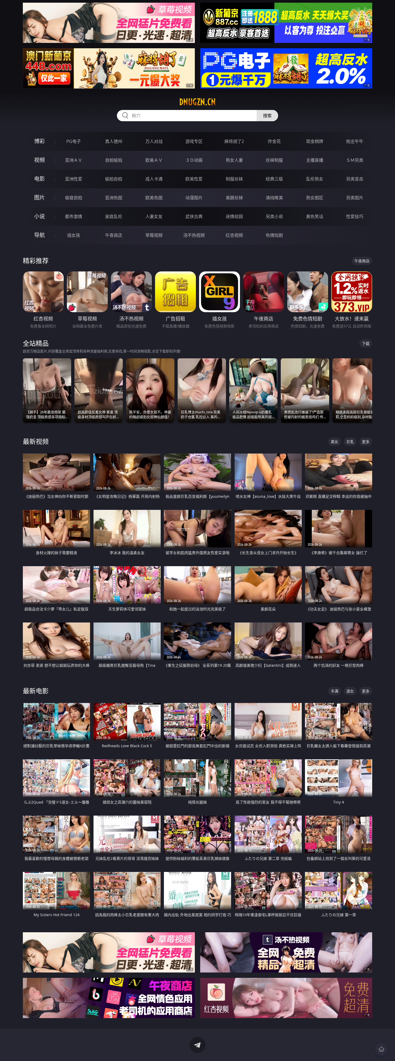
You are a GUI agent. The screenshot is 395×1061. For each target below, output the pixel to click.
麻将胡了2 (234, 141)
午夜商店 (113, 235)
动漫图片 (194, 198)
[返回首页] (381, 1049)
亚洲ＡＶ (73, 160)
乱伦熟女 (314, 179)
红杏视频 (234, 235)
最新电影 (36, 690)
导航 (39, 235)
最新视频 (36, 441)
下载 (365, 343)
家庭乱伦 (113, 216)
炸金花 (274, 141)
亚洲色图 (113, 198)
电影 (39, 178)
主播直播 (314, 160)
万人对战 (154, 141)
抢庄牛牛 (354, 141)
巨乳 (350, 441)
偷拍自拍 (113, 179)
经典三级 (274, 179)
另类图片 (354, 198)
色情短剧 (274, 235)
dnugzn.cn (197, 102)
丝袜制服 (274, 160)
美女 (334, 441)
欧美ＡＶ (154, 160)
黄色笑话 (314, 216)
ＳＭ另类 (354, 160)
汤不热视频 (194, 235)
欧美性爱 (194, 179)
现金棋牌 (314, 141)
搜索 (267, 116)
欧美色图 (154, 198)
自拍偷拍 (113, 160)
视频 (39, 160)
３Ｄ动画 (194, 160)
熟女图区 (314, 198)
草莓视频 (154, 235)
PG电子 (73, 141)
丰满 (334, 691)
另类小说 (274, 216)
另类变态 (354, 179)
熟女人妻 (234, 160)
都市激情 (73, 216)
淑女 (350, 691)
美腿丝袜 (234, 198)
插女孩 (73, 235)
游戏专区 (194, 141)
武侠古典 (194, 216)
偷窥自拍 (73, 198)
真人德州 (113, 141)
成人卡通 (154, 179)
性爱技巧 (354, 216)
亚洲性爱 (73, 179)
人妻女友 (154, 216)
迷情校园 (234, 216)
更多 (365, 441)
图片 (39, 197)
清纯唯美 (274, 198)
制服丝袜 (234, 179)
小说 (39, 216)
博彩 (39, 141)
